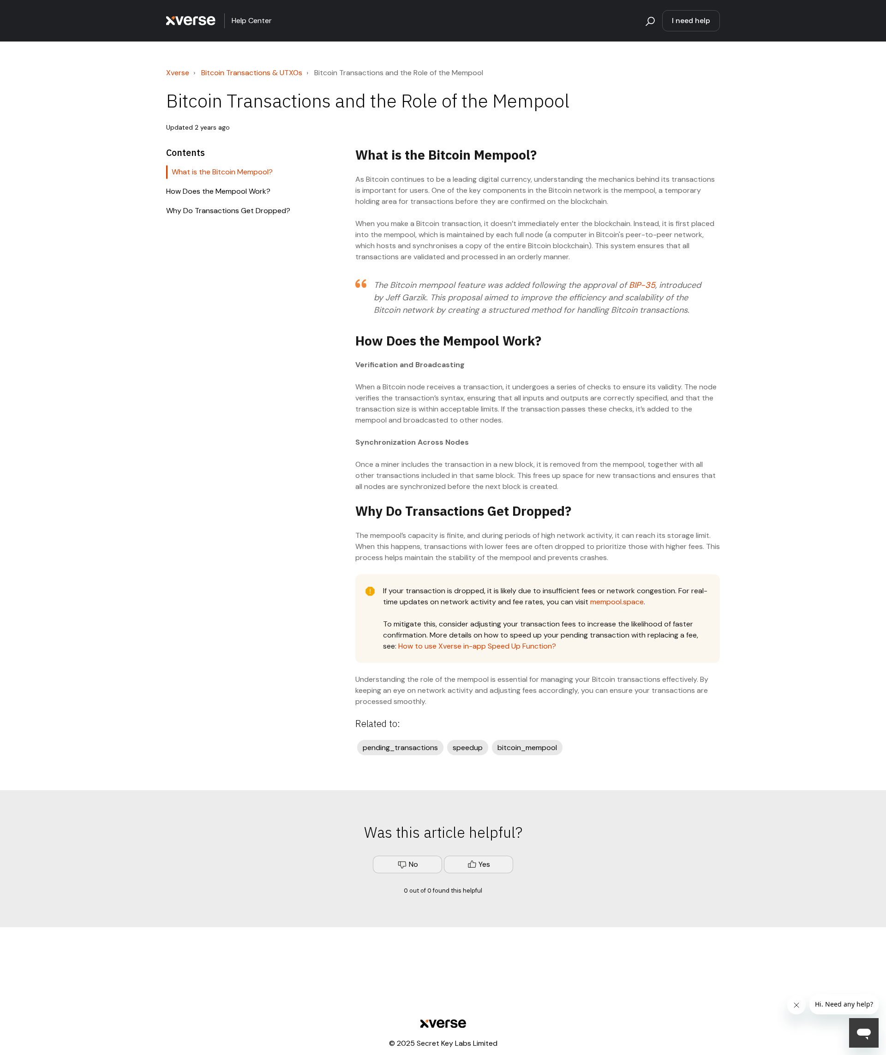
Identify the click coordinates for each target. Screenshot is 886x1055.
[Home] (191, 20)
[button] (649, 21)
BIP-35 (642, 285)
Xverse (177, 72)
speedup (468, 747)
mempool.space (617, 602)
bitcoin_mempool (527, 747)
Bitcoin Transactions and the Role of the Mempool (398, 72)
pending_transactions (400, 747)
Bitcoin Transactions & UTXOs (251, 72)
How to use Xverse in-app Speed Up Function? (477, 646)
